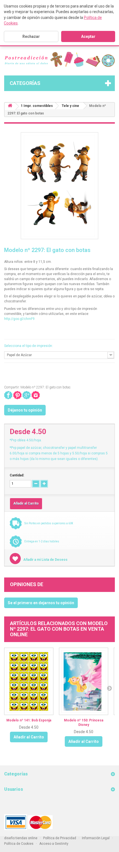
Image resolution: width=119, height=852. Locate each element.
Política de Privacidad (59, 838)
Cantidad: (17, 475)
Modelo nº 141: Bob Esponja (28, 720)
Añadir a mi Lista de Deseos (45, 560)
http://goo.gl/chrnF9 (19, 319)
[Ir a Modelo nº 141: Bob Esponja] (28, 681)
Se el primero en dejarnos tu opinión (41, 603)
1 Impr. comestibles (37, 106)
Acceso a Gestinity (53, 844)
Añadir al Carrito (29, 737)
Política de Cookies (18, 844)
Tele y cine (70, 106)
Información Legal (96, 838)
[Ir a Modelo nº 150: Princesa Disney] (83, 681)
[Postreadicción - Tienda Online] (59, 59)
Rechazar (31, 36)
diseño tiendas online (20, 838)
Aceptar (88, 36)
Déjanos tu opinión (25, 410)
